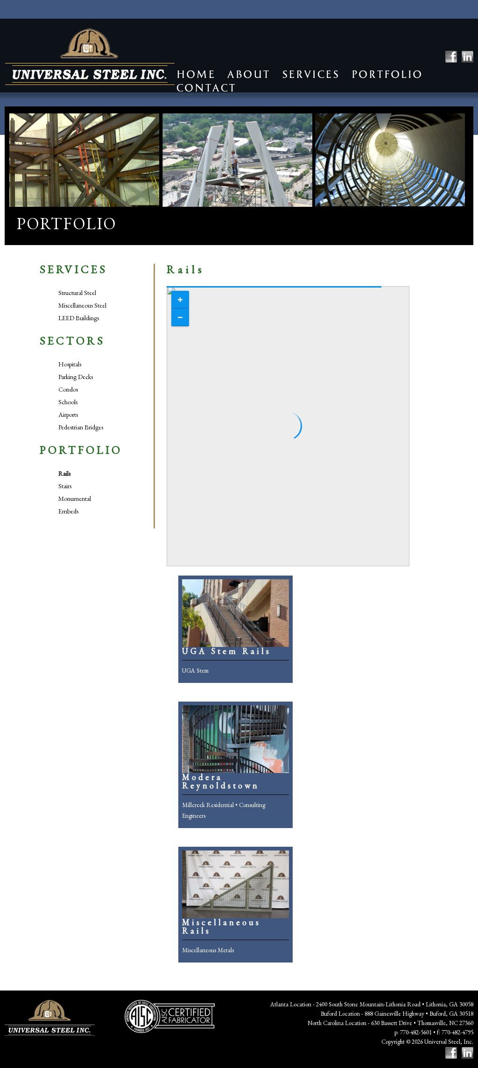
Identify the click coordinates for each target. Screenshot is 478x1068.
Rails (64, 473)
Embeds (68, 511)
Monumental (74, 498)
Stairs (64, 486)
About (248, 74)
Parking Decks (75, 376)
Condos (68, 389)
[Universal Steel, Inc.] (90, 56)
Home (195, 74)
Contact (206, 88)
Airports (68, 414)
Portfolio (386, 74)
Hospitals (69, 364)
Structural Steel (77, 292)
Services (310, 74)
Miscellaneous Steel (82, 305)
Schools (67, 402)
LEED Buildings (78, 318)
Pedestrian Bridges (80, 427)
